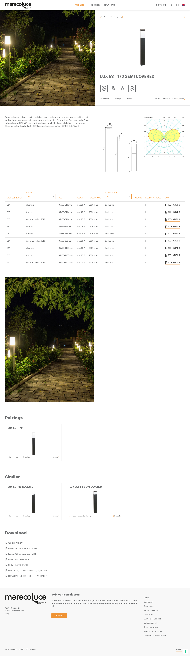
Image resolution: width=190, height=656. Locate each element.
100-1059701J (174, 255)
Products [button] (79, 5)
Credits (179, 649)
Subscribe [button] (59, 616)
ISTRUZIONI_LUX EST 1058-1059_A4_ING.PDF (27, 571)
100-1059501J (174, 212)
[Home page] (18, 5)
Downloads (109, 5)
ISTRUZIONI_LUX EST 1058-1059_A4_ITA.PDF (27, 576)
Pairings (117, 99)
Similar (129, 99)
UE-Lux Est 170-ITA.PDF (18, 565)
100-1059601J (174, 234)
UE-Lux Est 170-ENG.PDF (18, 560)
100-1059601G (174, 226)
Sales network (150, 623)
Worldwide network (153, 631)
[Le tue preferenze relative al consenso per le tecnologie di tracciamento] (185, 651)
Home (146, 598)
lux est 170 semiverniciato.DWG (22, 549)
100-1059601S (174, 241)
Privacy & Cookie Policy (155, 636)
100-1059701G (174, 248)
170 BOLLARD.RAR (15, 543)
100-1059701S (174, 262)
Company (95, 5)
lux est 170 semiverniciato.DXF (22, 554)
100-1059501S (174, 219)
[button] (171, 5)
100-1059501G (174, 205)
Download (104, 99)
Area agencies (151, 627)
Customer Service (152, 619)
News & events (151, 610)
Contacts (161, 5)
